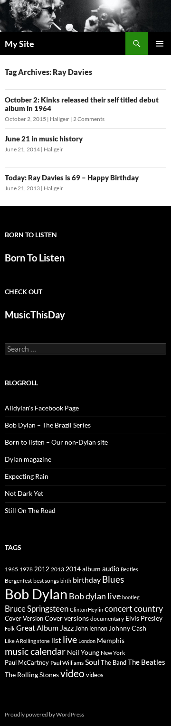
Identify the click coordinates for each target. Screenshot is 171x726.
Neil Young (83, 652)
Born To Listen (35, 257)
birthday (87, 579)
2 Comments (88, 118)
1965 (11, 569)
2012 (41, 569)
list (56, 640)
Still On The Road (30, 510)
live (70, 639)
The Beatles (146, 662)
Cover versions (67, 618)
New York (113, 652)
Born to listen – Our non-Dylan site (56, 442)
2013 (57, 569)
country (148, 609)
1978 (26, 569)
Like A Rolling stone (27, 641)
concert (118, 608)
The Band (113, 662)
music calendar (35, 651)
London (86, 641)
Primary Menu (159, 43)
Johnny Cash (127, 628)
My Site (19, 43)
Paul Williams (67, 662)
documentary (107, 618)
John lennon (91, 628)
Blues (113, 579)
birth (65, 580)
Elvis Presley (143, 618)
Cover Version (24, 618)
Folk (10, 628)
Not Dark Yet (24, 493)
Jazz (67, 628)
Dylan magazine (28, 459)
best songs (46, 580)
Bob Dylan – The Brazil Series (48, 425)
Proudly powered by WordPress (44, 714)
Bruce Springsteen (36, 609)
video (72, 673)
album (91, 569)
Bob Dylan (36, 594)
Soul (92, 662)
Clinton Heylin (86, 609)
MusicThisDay (35, 314)
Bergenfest (18, 580)
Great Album (37, 627)
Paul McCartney (27, 662)
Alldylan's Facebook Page (42, 408)
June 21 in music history (44, 138)
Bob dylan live (95, 596)
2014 (73, 569)
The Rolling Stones (32, 674)
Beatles (129, 569)
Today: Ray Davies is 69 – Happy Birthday (72, 177)
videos (95, 675)
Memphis (110, 640)
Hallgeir (59, 118)
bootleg (131, 597)
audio (110, 569)
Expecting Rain (26, 476)
